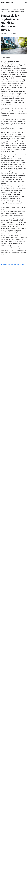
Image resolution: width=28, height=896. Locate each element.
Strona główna (5, 9)
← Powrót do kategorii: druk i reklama (12, 264)
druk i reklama (14, 9)
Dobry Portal (7, 2)
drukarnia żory (5, 57)
